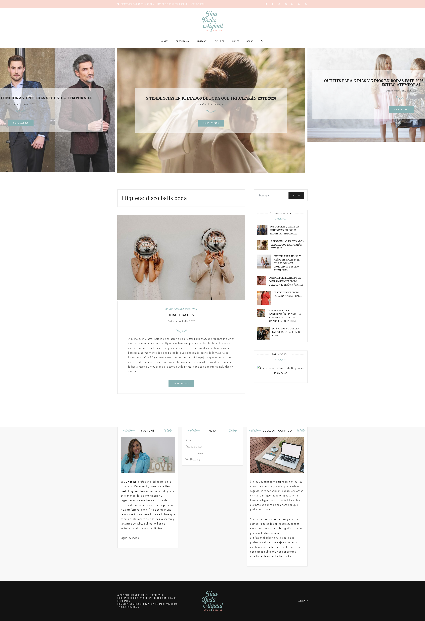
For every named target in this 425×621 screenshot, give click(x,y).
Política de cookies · (128, 598)
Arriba (301, 601)
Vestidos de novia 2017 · (143, 604)
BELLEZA (219, 41)
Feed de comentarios (195, 453)
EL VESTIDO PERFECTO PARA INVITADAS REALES (288, 294)
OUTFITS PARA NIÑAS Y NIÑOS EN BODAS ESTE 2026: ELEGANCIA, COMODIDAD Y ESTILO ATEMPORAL (287, 263)
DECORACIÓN (182, 41)
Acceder (189, 440)
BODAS (250, 41)
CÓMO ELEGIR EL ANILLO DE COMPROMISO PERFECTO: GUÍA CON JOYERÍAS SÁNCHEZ (286, 281)
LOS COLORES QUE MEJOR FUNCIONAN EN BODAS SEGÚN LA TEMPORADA (284, 230)
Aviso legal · (147, 598)
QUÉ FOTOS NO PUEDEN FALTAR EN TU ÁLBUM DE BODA (286, 332)
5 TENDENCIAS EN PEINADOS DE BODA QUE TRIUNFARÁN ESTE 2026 (211, 98)
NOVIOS (165, 41)
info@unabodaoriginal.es (277, 495)
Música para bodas (129, 607)
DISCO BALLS (181, 315)
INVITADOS (202, 41)
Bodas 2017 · (123, 604)
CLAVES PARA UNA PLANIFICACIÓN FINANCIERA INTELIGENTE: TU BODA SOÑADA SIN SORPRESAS (284, 315)
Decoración (190, 309)
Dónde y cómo (173, 309)
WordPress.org (192, 459)
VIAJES (235, 41)
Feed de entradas (193, 446)
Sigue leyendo (21, 123)
